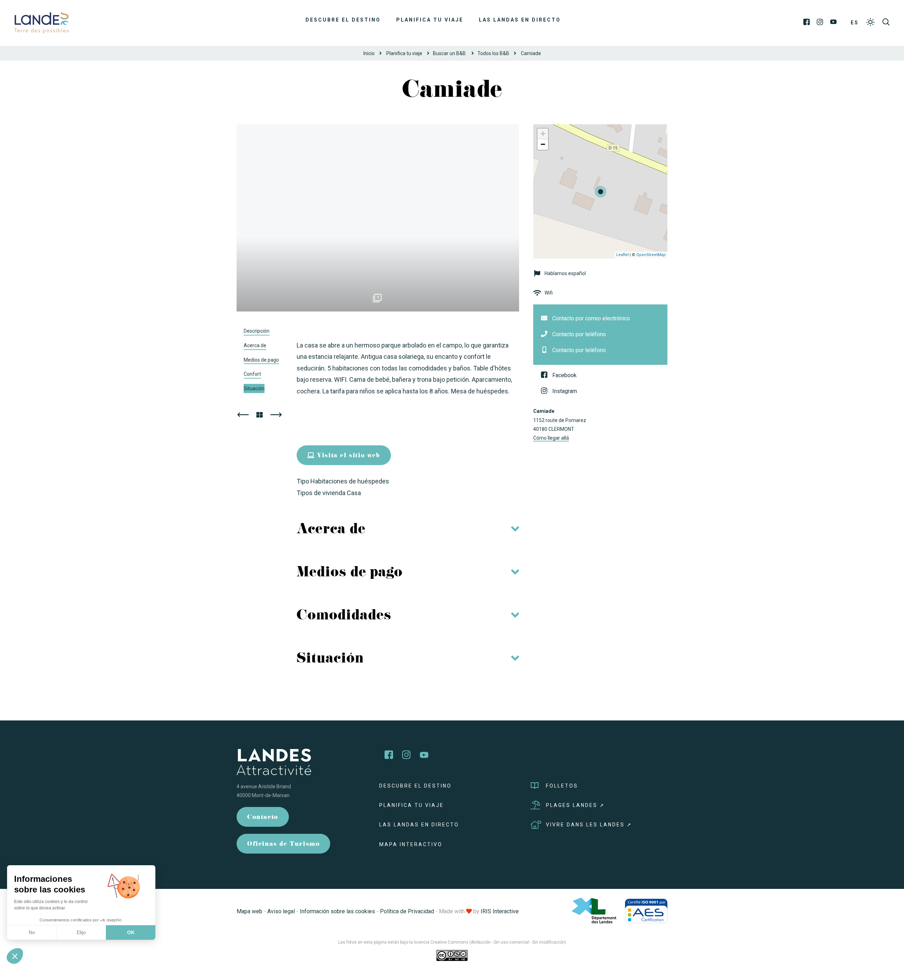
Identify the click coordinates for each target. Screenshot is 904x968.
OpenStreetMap (651, 255)
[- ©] (377, 217)
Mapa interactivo (410, 844)
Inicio (369, 53)
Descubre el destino (343, 20)
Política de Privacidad (407, 911)
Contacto (262, 817)
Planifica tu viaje (429, 20)
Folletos (562, 786)
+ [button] (543, 133)
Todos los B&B (493, 53)
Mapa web (249, 911)
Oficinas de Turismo (283, 844)
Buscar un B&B (450, 53)
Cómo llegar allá (551, 438)
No (32, 932)
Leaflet (622, 255)
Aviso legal (281, 911)
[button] (14, 956)
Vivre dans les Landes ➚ (589, 824)
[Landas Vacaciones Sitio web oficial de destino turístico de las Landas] (41, 22)
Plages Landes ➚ (575, 805)
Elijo (81, 932)
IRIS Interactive (500, 911)
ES (855, 22)
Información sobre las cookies (337, 911)
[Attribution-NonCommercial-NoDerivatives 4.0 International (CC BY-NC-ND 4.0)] (452, 955)
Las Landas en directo (520, 20)
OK (131, 932)
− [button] (543, 144)
